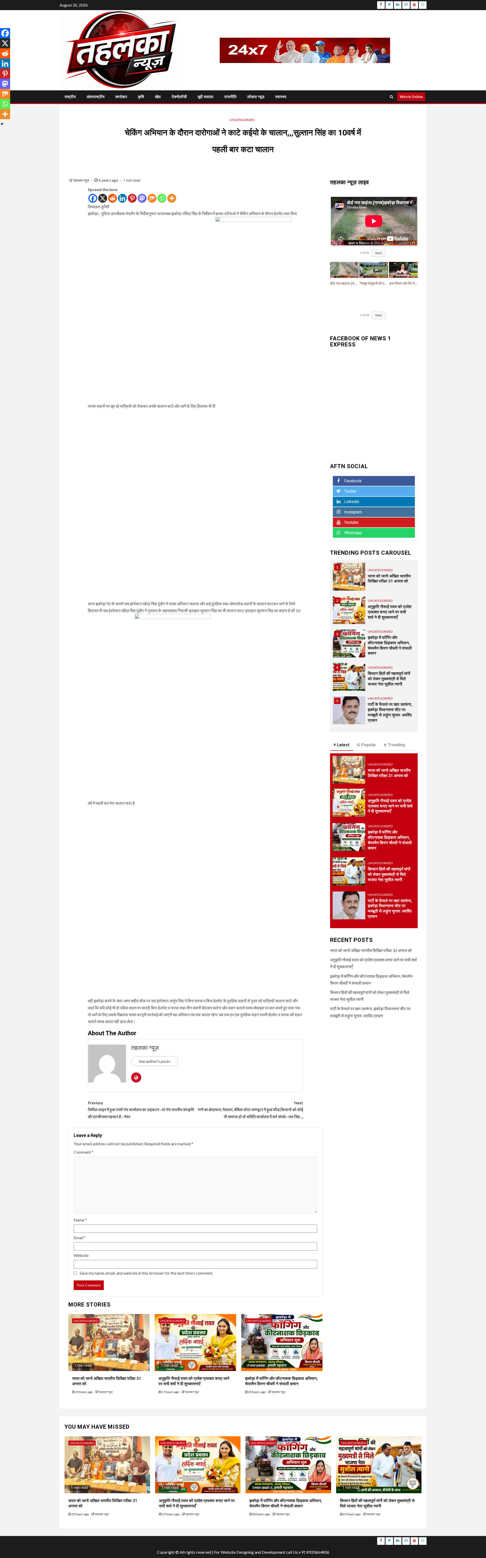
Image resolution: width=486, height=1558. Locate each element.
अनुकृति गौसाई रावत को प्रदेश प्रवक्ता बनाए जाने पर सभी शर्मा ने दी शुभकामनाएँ (389, 612)
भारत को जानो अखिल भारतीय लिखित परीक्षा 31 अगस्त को (389, 773)
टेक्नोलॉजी (179, 96)
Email (80, 1237)
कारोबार (121, 96)
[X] (102, 198)
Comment (83, 1152)
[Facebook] (92, 198)
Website (81, 1255)
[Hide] (2, 124)
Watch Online (411, 96)
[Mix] (152, 198)
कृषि (141, 96)
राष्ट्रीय (70, 96)
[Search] (391, 96)
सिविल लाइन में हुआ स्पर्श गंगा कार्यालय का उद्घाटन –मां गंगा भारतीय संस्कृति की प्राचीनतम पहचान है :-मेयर (141, 1109)
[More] (171, 198)
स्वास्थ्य (280, 96)
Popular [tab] (368, 744)
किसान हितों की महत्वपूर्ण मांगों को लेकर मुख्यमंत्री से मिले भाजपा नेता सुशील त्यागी (389, 679)
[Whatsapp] (161, 198)
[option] (374, 579)
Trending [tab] (396, 744)
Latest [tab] (343, 744)
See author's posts (154, 1061)
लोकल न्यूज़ (255, 96)
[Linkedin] (122, 198)
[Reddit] (112, 198)
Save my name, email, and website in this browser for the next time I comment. (146, 1273)
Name (80, 1219)
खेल (158, 96)
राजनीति (230, 96)
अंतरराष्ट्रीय (96, 96)
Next (378, 253)
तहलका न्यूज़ (81, 180)
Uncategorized (242, 120)
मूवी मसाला (205, 96)
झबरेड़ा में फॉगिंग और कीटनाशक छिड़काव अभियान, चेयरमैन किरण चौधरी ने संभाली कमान (390, 645)
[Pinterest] (132, 198)
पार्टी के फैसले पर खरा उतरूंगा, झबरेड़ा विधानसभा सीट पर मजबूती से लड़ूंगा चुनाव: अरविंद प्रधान (390, 712)
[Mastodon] (142, 198)
